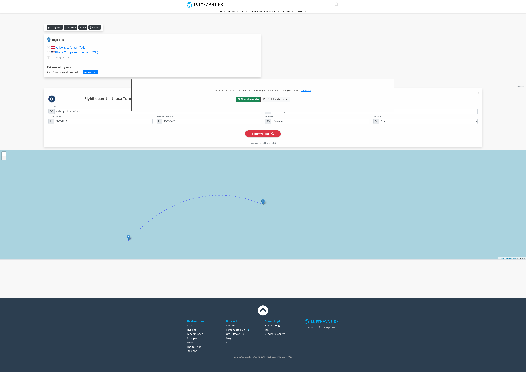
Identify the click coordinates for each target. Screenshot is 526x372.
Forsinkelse (299, 11)
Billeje (245, 11)
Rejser (235, 11)
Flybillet (225, 11)
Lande (286, 11)
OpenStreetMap (511, 258)
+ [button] (4, 153)
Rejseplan (256, 11)
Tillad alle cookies (249, 99)
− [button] (4, 158)
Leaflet (501, 258)
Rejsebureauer (272, 11)
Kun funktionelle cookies (275, 99)
